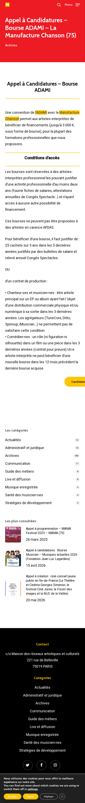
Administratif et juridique (24, 448)
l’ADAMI (41, 112)
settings (33, 789)
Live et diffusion (17, 479)
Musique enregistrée (21, 487)
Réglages (49, 796)
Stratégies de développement (28, 503)
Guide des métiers (19, 471)
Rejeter (30, 796)
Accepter (12, 796)
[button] (72, 4)
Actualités (13, 440)
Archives (11, 45)
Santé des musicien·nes (24, 495)
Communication (17, 463)
